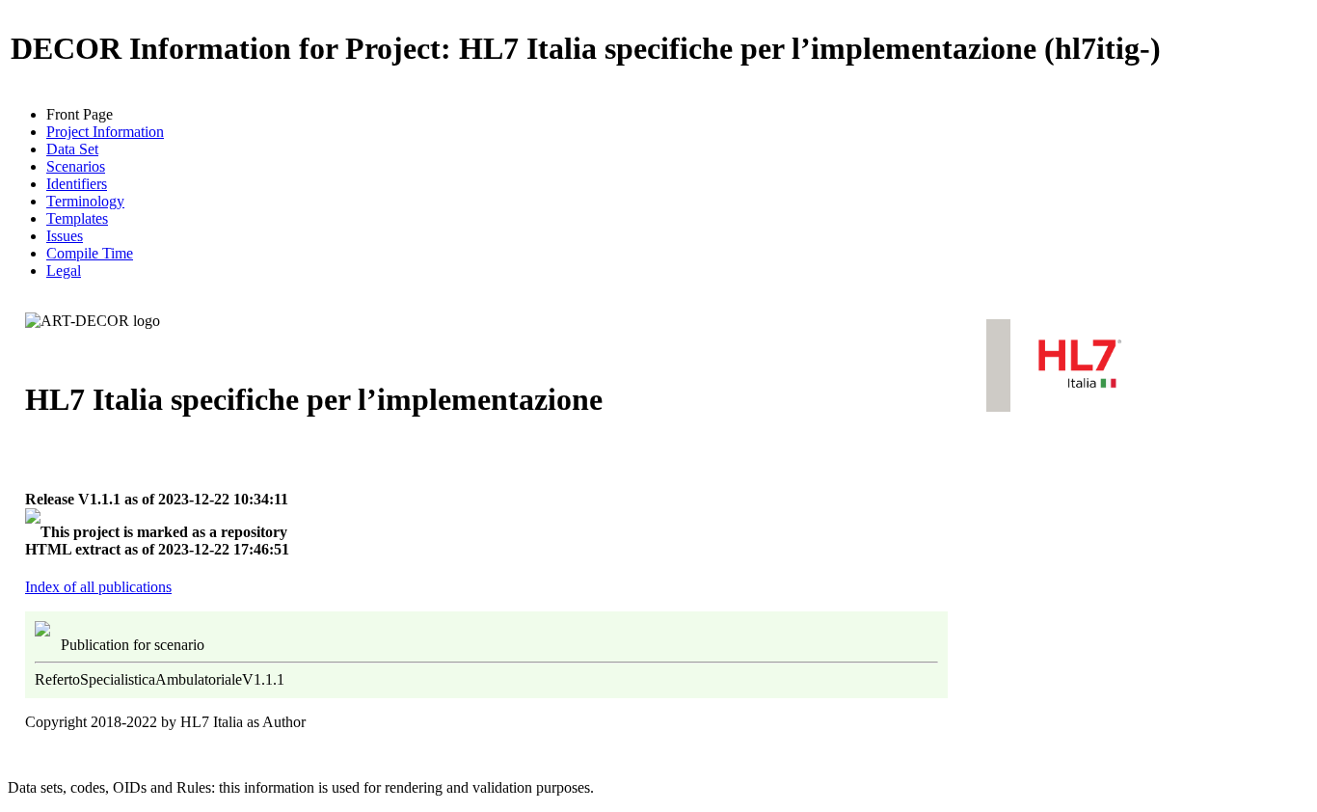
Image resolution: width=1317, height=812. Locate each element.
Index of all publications (98, 587)
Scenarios (75, 166)
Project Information (105, 131)
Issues (64, 236)
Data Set (72, 149)
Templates (77, 218)
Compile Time (89, 253)
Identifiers (76, 184)
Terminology (85, 201)
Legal (63, 270)
